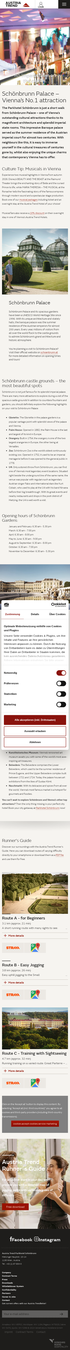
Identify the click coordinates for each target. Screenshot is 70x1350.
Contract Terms (9, 1275)
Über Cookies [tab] (57, 614)
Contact (6, 1300)
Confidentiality (9, 1289)
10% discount (37, 213)
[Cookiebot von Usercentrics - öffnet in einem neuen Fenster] (51, 605)
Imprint (9, 1332)
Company (6, 1272)
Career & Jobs (9, 1296)
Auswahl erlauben (35, 731)
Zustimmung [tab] (12, 614)
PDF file (60, 855)
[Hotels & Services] (17, 4)
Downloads (7, 1282)
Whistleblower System (13, 1286)
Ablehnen (35, 742)
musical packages (28, 199)
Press (4, 1279)
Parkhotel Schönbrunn (47, 807)
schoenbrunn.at (49, 352)
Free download (15, 1206)
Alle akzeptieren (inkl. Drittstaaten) (35, 719)
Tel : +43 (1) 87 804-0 (12, 1263)
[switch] (61, 683)
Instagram (49, 1239)
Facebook (22, 1239)
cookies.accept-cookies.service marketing (35, 1123)
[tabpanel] (35, 46)
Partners (6, 1293)
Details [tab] (35, 614)
